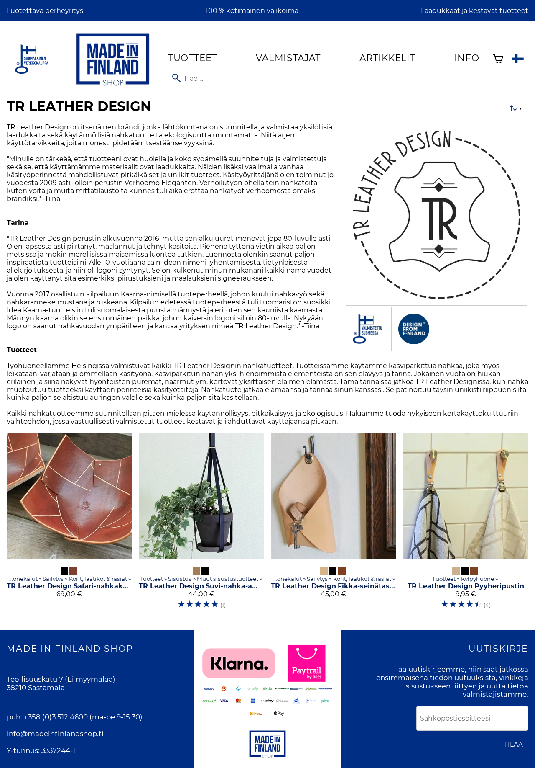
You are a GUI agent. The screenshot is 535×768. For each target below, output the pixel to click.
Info (466, 57)
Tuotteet (192, 57)
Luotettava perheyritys (45, 11)
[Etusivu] (113, 87)
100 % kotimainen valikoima (252, 11)
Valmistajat (288, 57)
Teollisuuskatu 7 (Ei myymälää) (61, 679)
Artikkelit (387, 57)
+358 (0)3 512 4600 (56, 717)
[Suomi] (520, 59)
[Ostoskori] (498, 59)
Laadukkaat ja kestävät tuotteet (474, 11)
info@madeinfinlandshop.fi (55, 733)
